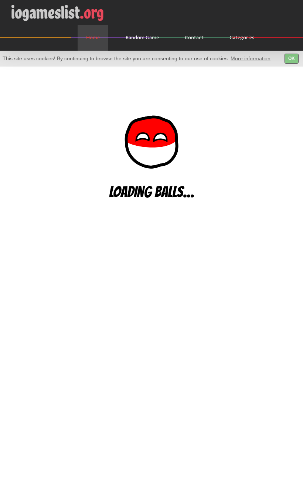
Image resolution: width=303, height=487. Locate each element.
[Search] (282, 38)
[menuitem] (97, 38)
